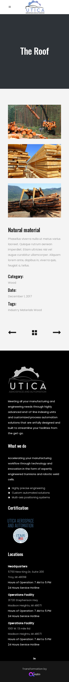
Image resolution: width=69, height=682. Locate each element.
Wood (12, 283)
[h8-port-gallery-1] (34, 122)
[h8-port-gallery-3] (34, 200)
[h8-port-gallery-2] (34, 161)
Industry (13, 310)
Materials (26, 310)
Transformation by (34, 669)
